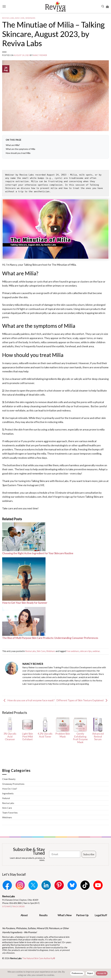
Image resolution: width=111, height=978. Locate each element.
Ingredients (8, 793)
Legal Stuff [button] (101, 915)
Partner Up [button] (82, 915)
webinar (96, 651)
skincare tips (86, 651)
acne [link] (86, 417)
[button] (4, 6)
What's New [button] (65, 915)
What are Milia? (13, 145)
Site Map (6, 906)
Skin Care (20, 18)
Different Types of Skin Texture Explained (80, 700)
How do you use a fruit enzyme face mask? (30, 700)
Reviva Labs (8, 18)
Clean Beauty (8, 779)
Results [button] (43, 915)
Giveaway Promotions (13, 783)
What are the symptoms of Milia (20, 149)
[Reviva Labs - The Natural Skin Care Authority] (55, 6)
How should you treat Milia (18, 153)
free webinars (72, 651)
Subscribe (88, 854)
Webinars (30, 18)
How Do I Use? (9, 788)
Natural (6, 798)
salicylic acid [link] (80, 378)
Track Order (18, 906)
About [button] (24, 915)
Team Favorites (10, 812)
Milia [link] (73, 264)
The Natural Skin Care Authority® (38, 958)
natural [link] (11, 394)
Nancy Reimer (40, 55)
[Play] (55, 229)
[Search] (102, 6)
